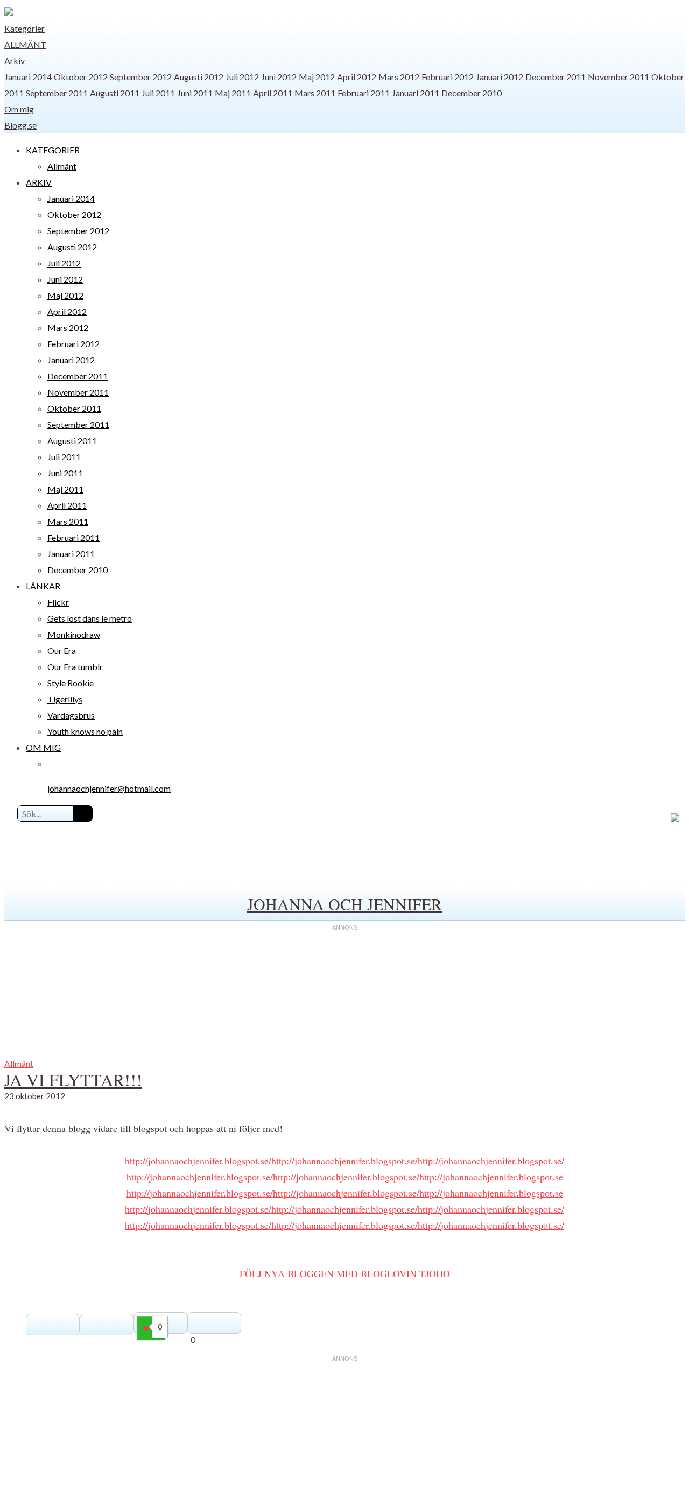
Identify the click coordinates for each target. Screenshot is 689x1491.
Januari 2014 (28, 77)
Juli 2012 (242, 77)
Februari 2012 (447, 77)
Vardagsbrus (71, 715)
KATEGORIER (53, 150)
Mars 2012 (398, 77)
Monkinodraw (73, 634)
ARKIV (39, 182)
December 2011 (555, 77)
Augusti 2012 (198, 77)
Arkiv (14, 60)
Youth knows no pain (85, 731)
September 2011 (57, 93)
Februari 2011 (364, 93)
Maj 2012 (317, 77)
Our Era (61, 650)
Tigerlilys (64, 699)
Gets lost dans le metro (89, 618)
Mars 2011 (314, 93)
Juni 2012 (279, 77)
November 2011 (618, 77)
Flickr (58, 602)
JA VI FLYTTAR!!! (73, 1079)
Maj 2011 (233, 93)
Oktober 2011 (74, 408)
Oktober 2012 (81, 77)
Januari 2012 (499, 77)
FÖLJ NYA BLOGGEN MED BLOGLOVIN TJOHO (345, 1273)
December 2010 (471, 93)
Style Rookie (70, 683)
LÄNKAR (43, 586)
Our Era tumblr (75, 667)
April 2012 (356, 77)
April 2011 (272, 93)
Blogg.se (20, 125)
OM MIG (43, 747)
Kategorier (24, 28)
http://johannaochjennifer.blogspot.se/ (198, 1160)
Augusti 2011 (114, 93)
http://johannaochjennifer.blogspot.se (491, 1176)
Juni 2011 (195, 93)
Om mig (19, 109)
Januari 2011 (415, 93)
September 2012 (141, 77)
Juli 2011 (158, 93)
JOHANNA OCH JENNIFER (344, 904)
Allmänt (25, 44)
